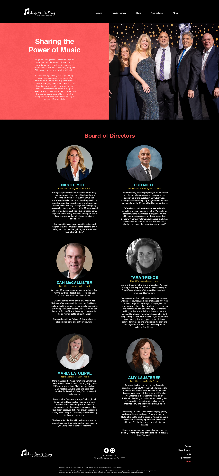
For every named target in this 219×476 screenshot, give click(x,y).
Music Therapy (184, 450)
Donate (188, 446)
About (188, 461)
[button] (157, 13)
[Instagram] (112, 450)
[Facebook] (106, 450)
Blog (189, 454)
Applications (185, 457)
